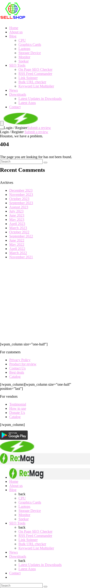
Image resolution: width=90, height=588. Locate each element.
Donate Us (17, 413)
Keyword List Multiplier (36, 86)
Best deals (16, 372)
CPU (22, 40)
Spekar (23, 61)
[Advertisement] (45, 301)
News (13, 90)
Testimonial (17, 404)
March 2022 (18, 253)
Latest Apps (27, 103)
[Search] (2, 129)
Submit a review (39, 128)
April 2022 (17, 249)
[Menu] (2, 123)
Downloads (17, 94)
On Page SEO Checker (35, 69)
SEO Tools (17, 65)
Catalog (15, 377)
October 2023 (19, 199)
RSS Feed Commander (35, 74)
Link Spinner (28, 78)
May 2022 (16, 244)
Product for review (22, 364)
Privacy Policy (19, 360)
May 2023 (16, 220)
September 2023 (21, 203)
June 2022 (16, 240)
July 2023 (16, 211)
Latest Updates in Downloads (40, 99)
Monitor (24, 57)
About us (16, 32)
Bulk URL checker (32, 82)
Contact (15, 107)
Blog (12, 36)
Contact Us (17, 368)
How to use (17, 408)
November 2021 (21, 257)
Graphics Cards (29, 44)
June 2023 (16, 215)
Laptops (24, 49)
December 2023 (21, 190)
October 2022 (19, 232)
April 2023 (17, 224)
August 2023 (18, 207)
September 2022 (21, 236)
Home (13, 28)
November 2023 (21, 195)
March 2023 (18, 228)
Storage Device (29, 53)
